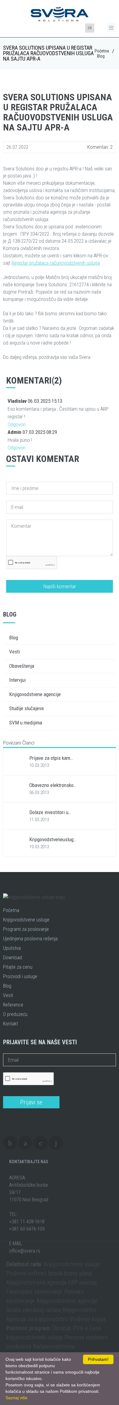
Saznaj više (16, 1397)
